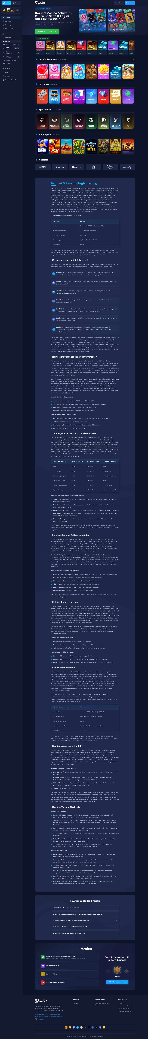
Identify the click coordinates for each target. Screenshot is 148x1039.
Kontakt (75, 1003)
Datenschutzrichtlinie (124, 1008)
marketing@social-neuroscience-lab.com (49, 1016)
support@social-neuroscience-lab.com (48, 1014)
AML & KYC (121, 1003)
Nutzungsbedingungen (125, 1011)
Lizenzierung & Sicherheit (125, 1005)
